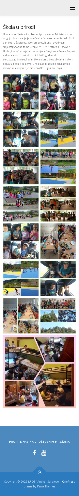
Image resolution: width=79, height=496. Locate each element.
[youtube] (44, 452)
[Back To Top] (39, 472)
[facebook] (34, 452)
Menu (72, 7)
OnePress (68, 481)
